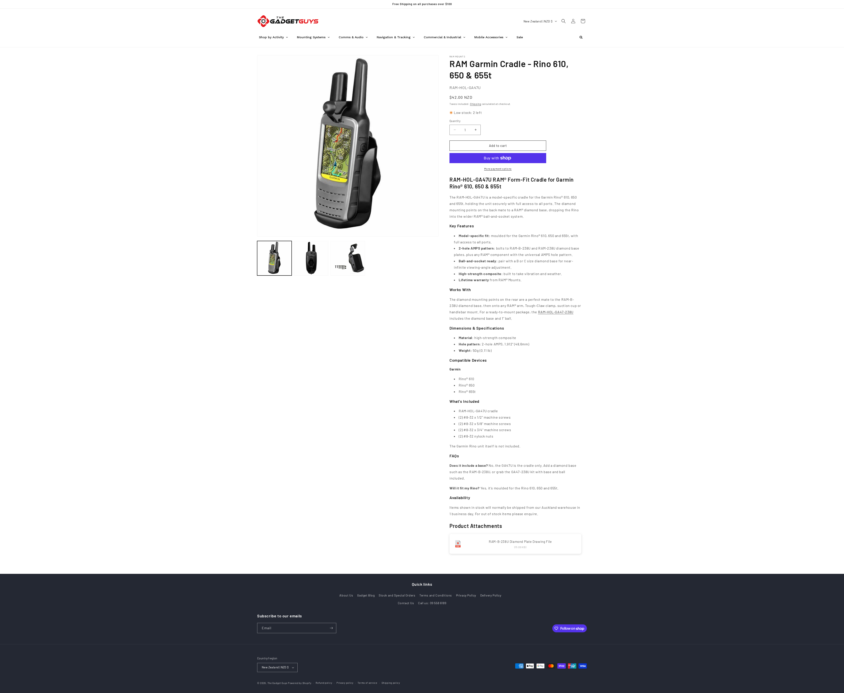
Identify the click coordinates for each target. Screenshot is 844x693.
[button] (563, 21)
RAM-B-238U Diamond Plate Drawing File (520, 541)
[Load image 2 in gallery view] (311, 258)
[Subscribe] (331, 628)
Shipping (475, 103)
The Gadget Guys (277, 683)
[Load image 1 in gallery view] (274, 258)
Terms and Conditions (435, 595)
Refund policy (324, 682)
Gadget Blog (366, 595)
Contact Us (406, 603)
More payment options (498, 168)
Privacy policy (345, 682)
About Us (346, 595)
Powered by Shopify (299, 683)
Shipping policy (391, 682)
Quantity (454, 121)
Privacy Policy (466, 595)
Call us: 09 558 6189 (432, 603)
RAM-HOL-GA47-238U (555, 312)
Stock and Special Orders (397, 595)
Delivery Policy (490, 595)
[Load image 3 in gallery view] (348, 258)
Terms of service (367, 682)
